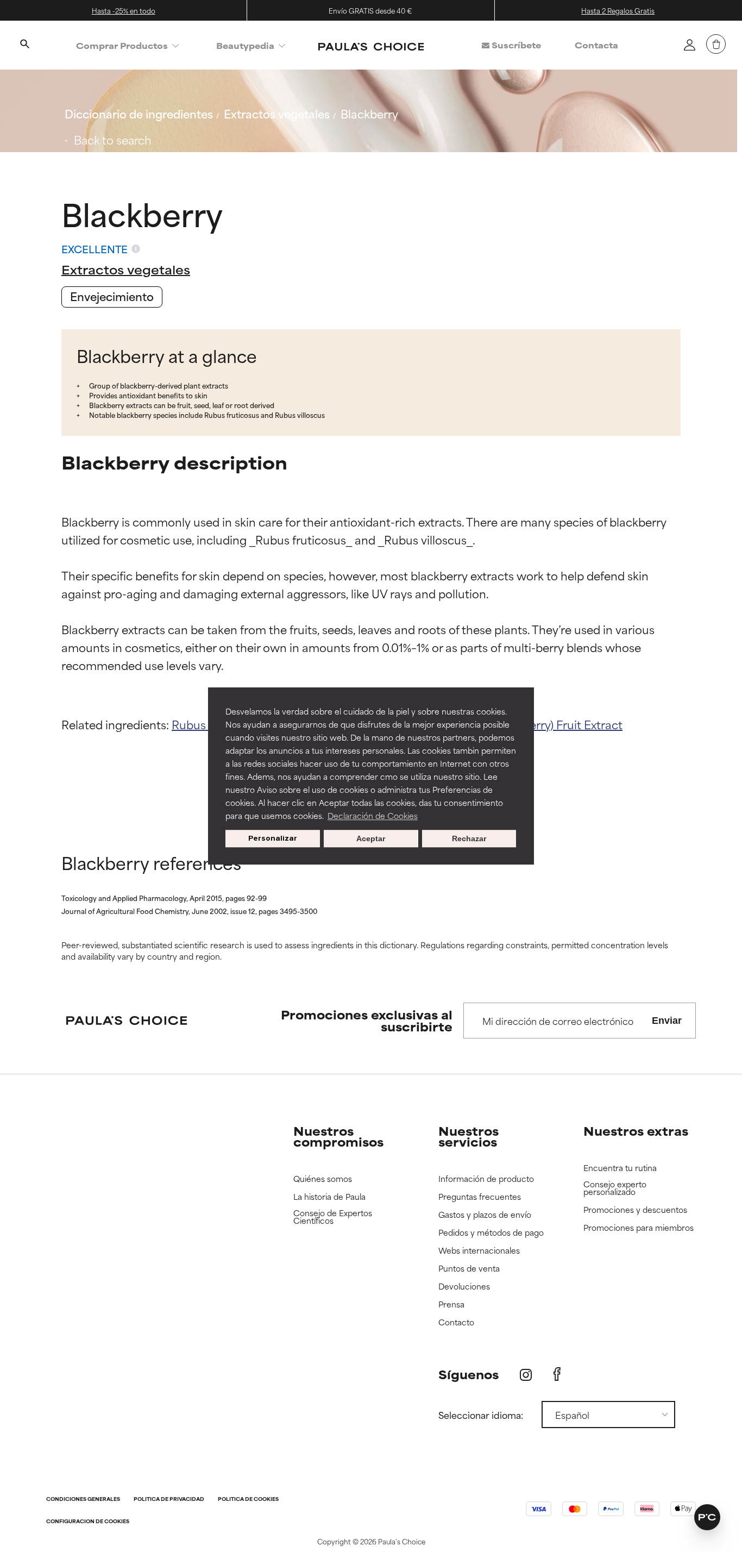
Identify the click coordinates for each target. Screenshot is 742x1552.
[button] (707, 1517)
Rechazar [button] (469, 838)
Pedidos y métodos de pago (491, 1233)
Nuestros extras (635, 1131)
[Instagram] (526, 1374)
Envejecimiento (112, 296)
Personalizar (272, 838)
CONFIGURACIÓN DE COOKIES (87, 1521)
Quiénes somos (322, 1179)
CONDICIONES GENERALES (83, 1499)
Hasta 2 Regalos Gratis (618, 10)
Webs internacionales (479, 1251)
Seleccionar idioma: (480, 1414)
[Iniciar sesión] (689, 44)
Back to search (113, 139)
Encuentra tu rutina (620, 1168)
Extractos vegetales (277, 113)
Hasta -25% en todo (123, 10)
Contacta (596, 45)
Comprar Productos (122, 45)
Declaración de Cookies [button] (373, 815)
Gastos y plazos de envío (484, 1215)
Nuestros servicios (468, 1136)
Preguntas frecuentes (479, 1197)
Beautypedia (245, 45)
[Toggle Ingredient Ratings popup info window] (135, 249)
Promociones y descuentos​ (635, 1210)
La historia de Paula (329, 1197)
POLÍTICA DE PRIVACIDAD (169, 1499)
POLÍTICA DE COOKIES (248, 1499)
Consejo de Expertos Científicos (332, 1217)
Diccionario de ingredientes (139, 113)
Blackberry (369, 113)
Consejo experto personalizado (614, 1188)
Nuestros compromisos (338, 1136)
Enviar (667, 1020)
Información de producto (486, 1179)
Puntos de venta (469, 1269)
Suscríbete (515, 45)
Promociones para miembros (638, 1228)
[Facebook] (557, 1374)
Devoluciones (464, 1286)
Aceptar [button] (370, 838)
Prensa (451, 1304)
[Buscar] (24, 45)
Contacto (456, 1322)
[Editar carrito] (716, 44)
